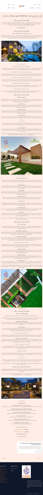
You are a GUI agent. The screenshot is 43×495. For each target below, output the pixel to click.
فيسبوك (13, 374)
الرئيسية (39, 4)
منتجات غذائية (38, 7)
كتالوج (9, 4)
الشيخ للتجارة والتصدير (14, 468)
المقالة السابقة (39, 458)
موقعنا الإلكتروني (3, 373)
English (9, 7)
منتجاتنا (13, 4)
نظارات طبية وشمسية (3, 469)
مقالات (12, 470)
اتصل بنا (13, 7)
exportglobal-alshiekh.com (19, 429)
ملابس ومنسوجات (2, 477)
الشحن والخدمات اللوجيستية (4, 482)
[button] (35, 7)
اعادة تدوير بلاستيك (3, 476)
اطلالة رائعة (32, 7)
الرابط (12, 423)
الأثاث (1, 470)
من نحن (35, 4)
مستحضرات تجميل (3, 474)
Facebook (18, 436)
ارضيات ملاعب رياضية (3, 478)
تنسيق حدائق (40, 17)
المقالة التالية (3, 458)
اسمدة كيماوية (2, 475)
